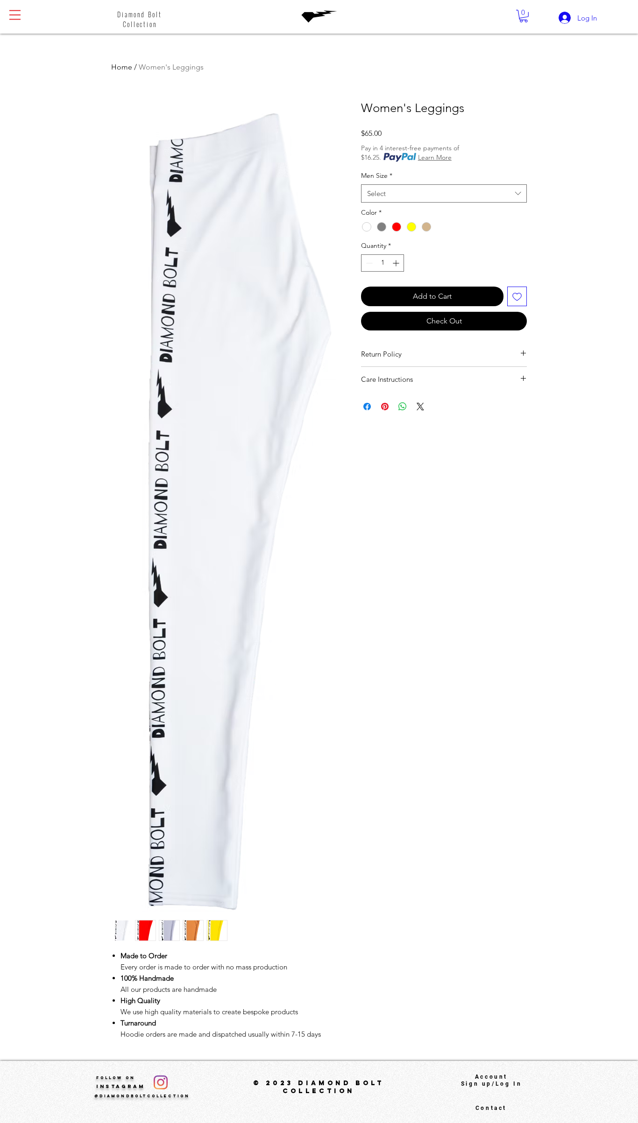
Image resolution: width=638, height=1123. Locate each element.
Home (121, 67)
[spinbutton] (382, 263)
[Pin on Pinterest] (384, 406)
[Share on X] (420, 406)
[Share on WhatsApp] (402, 406)
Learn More (435, 157)
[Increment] (397, 263)
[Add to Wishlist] (517, 296)
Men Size (376, 175)
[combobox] (444, 193)
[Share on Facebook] (367, 406)
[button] (15, 15)
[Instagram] (161, 1082)
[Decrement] (368, 263)
